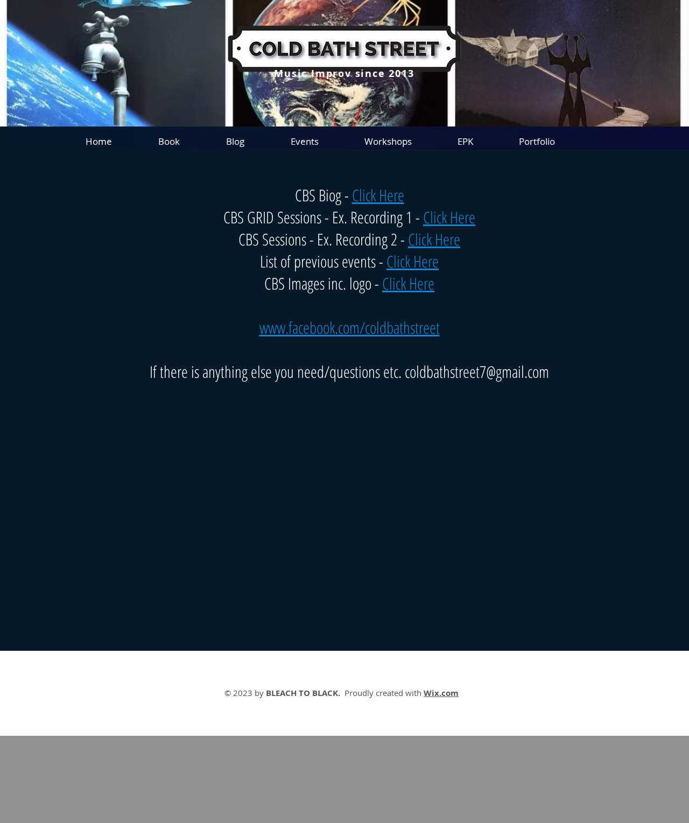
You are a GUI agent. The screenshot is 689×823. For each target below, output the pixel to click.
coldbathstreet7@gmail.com (477, 372)
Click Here (378, 195)
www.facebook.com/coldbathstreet (349, 327)
